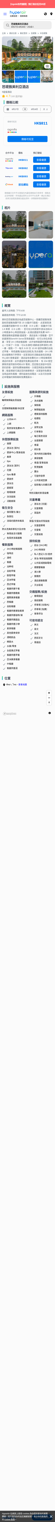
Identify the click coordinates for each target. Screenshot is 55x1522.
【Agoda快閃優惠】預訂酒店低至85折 (27, 3)
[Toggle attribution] (49, 713)
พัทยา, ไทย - (16, 684)
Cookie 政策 (9, 1519)
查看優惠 (41, 159)
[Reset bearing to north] (49, 702)
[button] (5, 14)
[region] (27, 702)
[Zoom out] (49, 697)
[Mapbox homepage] (9, 713)
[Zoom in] (49, 692)
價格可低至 (27, 139)
